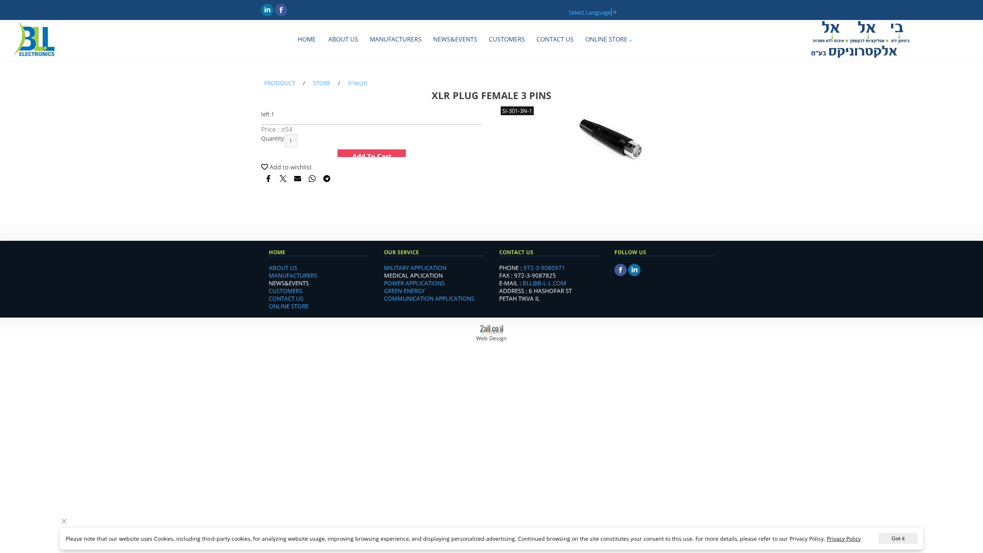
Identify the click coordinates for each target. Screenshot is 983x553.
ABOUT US (343, 39)
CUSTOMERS (507, 39)
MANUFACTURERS (396, 39)
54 (289, 129)
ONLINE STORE (606, 39)
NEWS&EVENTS (455, 39)
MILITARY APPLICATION (415, 268)
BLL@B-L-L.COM (544, 283)
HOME (307, 39)
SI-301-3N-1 (517, 110)
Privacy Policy (844, 538)
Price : (271, 129)
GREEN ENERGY (404, 291)
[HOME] (35, 57)
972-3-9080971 (544, 268)
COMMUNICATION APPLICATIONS (429, 298)
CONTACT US (555, 39)
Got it (898, 538)
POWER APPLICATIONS (414, 283)
